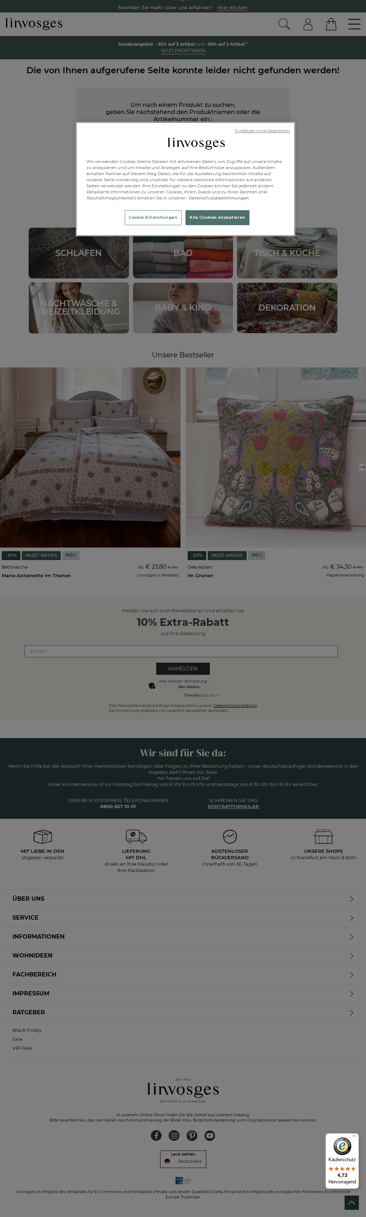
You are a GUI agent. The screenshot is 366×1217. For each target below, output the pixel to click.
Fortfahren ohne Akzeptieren (262, 131)
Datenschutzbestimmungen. (219, 198)
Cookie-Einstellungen (153, 217)
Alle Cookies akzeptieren (217, 217)
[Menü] (354, 1137)
